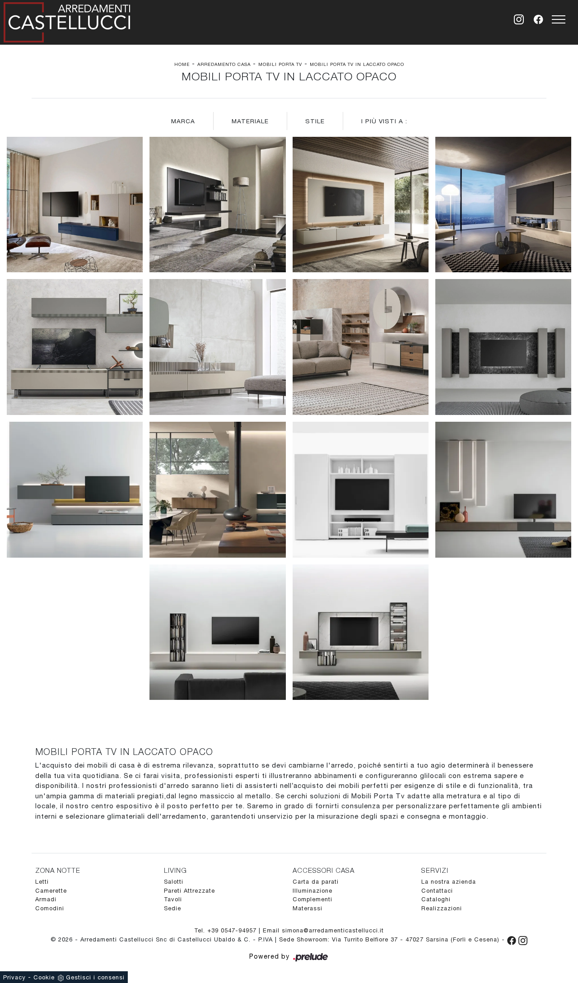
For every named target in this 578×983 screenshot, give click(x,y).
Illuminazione (312, 890)
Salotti (173, 881)
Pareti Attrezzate (189, 890)
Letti (42, 881)
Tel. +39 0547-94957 (226, 930)
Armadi (45, 899)
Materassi (307, 908)
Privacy (14, 977)
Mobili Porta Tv (280, 64)
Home (182, 64)
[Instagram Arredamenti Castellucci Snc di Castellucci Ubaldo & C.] (522, 939)
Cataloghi (436, 899)
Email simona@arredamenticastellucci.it (323, 930)
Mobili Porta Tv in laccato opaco (357, 64)
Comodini (49, 908)
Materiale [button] (250, 121)
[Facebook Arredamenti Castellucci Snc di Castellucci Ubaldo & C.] (512, 939)
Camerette (51, 890)
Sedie (172, 908)
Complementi (312, 899)
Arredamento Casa (224, 64)
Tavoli (173, 899)
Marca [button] (183, 121)
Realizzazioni (441, 908)
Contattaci (437, 890)
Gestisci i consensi (95, 977)
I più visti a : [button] (384, 121)
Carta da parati (316, 881)
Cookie (44, 977)
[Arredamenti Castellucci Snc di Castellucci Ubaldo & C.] (67, 20)
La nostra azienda (448, 881)
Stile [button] (315, 121)
